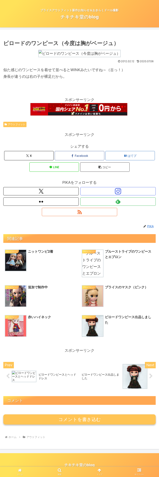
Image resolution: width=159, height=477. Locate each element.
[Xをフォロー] (41, 191)
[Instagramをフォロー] (118, 191)
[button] (105, 167)
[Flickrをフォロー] (41, 201)
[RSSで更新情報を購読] (79, 212)
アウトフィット (16, 124)
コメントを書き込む (79, 419)
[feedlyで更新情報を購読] (118, 201)
